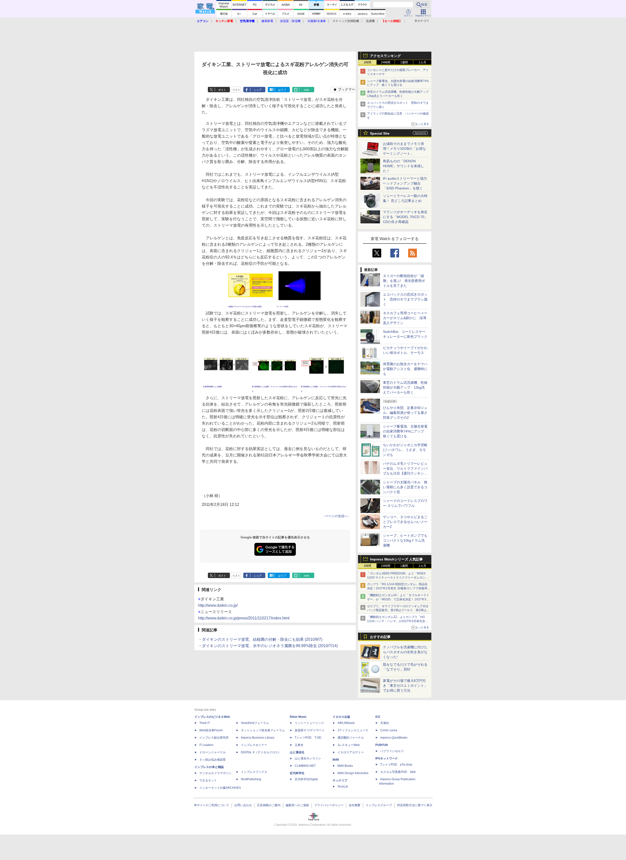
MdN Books (345, 765)
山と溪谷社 (297, 752)
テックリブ (340, 780)
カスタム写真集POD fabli (398, 772)
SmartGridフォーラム (255, 723)
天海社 (384, 723)
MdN (336, 759)
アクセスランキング (385, 56)
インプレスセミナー (254, 745)
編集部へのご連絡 (297, 805)
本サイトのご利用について (211, 805)
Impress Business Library (257, 737)
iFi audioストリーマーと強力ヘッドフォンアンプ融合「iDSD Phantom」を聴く (405, 183)
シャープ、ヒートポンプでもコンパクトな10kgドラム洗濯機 (405, 540)
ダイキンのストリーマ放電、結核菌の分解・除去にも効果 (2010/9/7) (262, 639)
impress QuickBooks (393, 737)
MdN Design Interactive (353, 773)
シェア (258, 89)
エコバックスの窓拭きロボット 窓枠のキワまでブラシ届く (405, 299)
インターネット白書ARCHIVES (220, 788)
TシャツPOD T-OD (308, 737)
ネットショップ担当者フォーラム (263, 730)
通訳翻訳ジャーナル (350, 737)
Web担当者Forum (211, 730)
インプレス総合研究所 (214, 737)
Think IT (204, 723)
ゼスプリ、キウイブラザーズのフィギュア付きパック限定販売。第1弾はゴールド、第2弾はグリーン (398, 610)
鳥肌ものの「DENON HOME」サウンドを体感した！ (403, 166)
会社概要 (354, 805)
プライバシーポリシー (329, 805)
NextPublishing (251, 779)
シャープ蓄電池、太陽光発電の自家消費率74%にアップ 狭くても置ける (405, 431)
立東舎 (299, 745)
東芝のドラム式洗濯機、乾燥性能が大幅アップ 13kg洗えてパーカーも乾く (405, 387)
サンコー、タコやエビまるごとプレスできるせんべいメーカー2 (405, 522)
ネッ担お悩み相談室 (212, 759)
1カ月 (422, 62)
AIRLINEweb (346, 723)
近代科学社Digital (306, 779)
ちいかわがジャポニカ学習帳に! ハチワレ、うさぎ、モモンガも (405, 450)
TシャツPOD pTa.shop (396, 764)
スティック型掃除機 (346, 21)
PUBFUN (381, 745)
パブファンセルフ (392, 751)
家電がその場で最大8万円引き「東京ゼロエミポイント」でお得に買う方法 (405, 685)
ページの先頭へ (336, 516)
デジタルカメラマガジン (215, 773)
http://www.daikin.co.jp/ (218, 605)
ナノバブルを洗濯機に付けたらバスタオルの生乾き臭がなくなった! (405, 652)
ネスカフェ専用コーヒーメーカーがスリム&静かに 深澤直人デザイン (405, 318)
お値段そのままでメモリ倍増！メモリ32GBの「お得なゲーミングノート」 (404, 148)
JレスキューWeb (348, 745)
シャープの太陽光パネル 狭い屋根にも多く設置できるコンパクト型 (405, 487)
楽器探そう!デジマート (310, 730)
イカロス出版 (341, 717)
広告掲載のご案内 (268, 805)
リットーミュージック (309, 723)
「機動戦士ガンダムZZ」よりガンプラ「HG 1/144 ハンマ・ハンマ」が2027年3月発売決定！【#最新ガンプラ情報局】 (396, 621)
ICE (377, 717)
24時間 (385, 62)
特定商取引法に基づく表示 (414, 805)
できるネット (208, 780)
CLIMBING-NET (305, 765)
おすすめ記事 (380, 637)
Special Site (380, 133)
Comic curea (388, 730)
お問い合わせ (243, 805)
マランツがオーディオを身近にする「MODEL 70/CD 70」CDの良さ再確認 (405, 217)
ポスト (222, 89)
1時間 (367, 62)
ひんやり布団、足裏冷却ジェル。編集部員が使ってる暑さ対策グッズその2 (405, 412)
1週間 (404, 62)
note (306, 89)
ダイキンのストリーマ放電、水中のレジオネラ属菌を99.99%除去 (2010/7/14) (270, 646)
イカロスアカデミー (350, 752)
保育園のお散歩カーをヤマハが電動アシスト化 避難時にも (405, 369)
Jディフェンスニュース (352, 730)
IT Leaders (206, 745)
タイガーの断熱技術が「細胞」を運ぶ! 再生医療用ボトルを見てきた (404, 281)
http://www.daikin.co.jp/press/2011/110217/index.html (244, 618)
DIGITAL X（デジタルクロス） (261, 752)
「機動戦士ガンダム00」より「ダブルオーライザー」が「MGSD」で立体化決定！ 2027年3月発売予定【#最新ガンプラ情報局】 (398, 599)
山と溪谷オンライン (308, 758)
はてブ (282, 89)
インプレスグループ (379, 805)
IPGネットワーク (386, 758)
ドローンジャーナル (212, 752)
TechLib (342, 786)
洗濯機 (370, 21)
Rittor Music (298, 717)
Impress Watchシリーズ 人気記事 (396, 559)
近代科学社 (297, 773)
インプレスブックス (254, 772)
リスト (236, 89)
